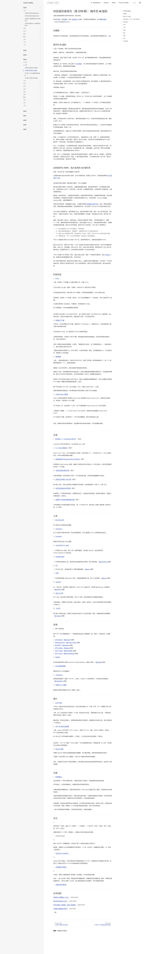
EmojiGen (59, 536)
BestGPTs (58, 645)
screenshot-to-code (62, 545)
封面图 (125, 13)
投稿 (65, 19)
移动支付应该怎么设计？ (60, 901)
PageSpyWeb (60, 556)
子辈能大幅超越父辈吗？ (60, 909)
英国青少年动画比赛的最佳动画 (65, 499)
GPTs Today (59, 651)
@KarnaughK (68, 651)
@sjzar (87, 569)
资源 (124, 30)
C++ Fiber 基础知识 (61, 448)
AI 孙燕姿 (78, 64)
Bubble (57, 657)
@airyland (67, 640)
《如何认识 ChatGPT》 (62, 853)
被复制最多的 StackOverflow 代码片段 (68, 459)
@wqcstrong (103, 562)
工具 (124, 27)
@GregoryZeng (71, 642)
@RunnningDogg (69, 653)
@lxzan (104, 578)
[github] (139, 2)
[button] (32, 7)
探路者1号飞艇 (59, 320)
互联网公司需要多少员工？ (61, 897)
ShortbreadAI (59, 520)
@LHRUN (99, 662)
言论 (124, 38)
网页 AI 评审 (59, 593)
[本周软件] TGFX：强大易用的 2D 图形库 (132, 19)
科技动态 (125, 22)
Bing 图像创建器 (61, 666)
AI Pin (57, 278)
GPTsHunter (59, 640)
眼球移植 (58, 356)
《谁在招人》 (75, 19)
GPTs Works (59, 648)
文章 (124, 24)
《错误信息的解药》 (61, 884)
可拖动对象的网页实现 (62, 470)
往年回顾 (125, 41)
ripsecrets (58, 529)
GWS (57, 573)
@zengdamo (59, 681)
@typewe (58, 616)
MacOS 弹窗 (59, 749)
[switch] (134, 3)
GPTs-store (58, 653)
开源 (58, 19)
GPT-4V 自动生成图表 (62, 726)
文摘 (124, 35)
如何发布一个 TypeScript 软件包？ (66, 439)
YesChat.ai (59, 675)
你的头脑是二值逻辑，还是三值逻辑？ (65, 905)
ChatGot (58, 582)
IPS (57, 565)
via (110, 36)
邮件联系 (104, 19)
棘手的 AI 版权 (127, 16)
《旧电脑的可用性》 (61, 867)
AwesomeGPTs (60, 642)
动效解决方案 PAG (92, 204)
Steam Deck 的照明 (62, 394)
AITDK (58, 608)
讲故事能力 (58, 777)
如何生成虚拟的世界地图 (63, 488)
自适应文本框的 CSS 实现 (63, 479)
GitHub (107, 255)
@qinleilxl (58, 589)
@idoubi (67, 648)
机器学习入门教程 (61, 685)
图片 (124, 33)
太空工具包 (58, 703)
